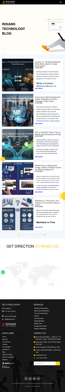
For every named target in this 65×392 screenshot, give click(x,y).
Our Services (6, 342)
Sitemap (4, 360)
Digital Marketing (39, 321)
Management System (40, 326)
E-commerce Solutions (41, 313)
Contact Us (5, 349)
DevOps (36, 316)
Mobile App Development (41, 311)
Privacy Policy (35, 386)
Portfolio (4, 344)
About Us (5, 339)
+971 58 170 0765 (9, 311)
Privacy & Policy (7, 354)
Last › (44, 235)
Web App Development (41, 308)
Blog (3, 352)
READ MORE (39, 88)
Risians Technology (10, 316)
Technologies (6, 347)
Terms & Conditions (8, 357)
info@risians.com (9, 319)
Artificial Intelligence (40, 328)
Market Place (38, 323)
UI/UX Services (38, 318)
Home (4, 337)
